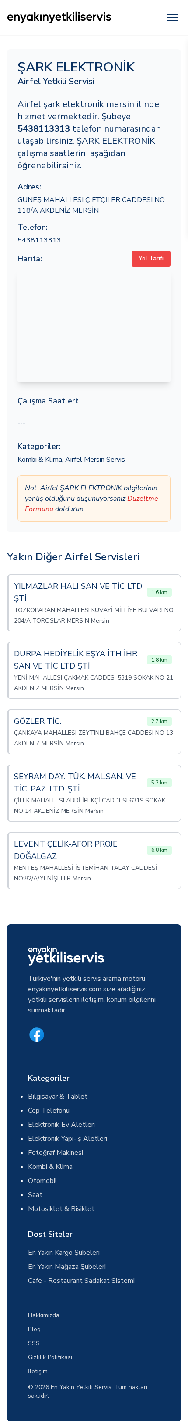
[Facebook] (36, 1035)
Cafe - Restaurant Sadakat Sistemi (81, 1281)
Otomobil (42, 1181)
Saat (35, 1195)
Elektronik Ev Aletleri (61, 1124)
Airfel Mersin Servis (95, 459)
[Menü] (172, 17)
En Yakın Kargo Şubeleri (64, 1253)
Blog (34, 1329)
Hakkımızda (43, 1315)
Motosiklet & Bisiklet (61, 1209)
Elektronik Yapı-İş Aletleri (67, 1139)
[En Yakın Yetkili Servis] (59, 17)
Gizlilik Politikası (50, 1357)
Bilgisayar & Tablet (57, 1096)
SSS (34, 1343)
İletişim (38, 1371)
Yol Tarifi (151, 258)
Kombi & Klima (39, 459)
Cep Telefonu (49, 1110)
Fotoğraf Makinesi (55, 1153)
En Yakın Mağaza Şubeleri (67, 1267)
